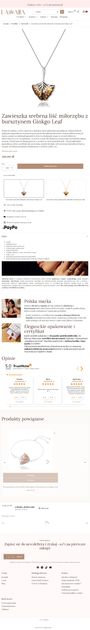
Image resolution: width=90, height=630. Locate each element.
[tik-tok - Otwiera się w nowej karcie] (46, 567)
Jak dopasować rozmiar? (71, 583)
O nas (4, 580)
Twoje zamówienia (9, 603)
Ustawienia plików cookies (72, 593)
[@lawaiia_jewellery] (7, 508)
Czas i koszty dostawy (40, 580)
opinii (30, 368)
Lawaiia (6, 24)
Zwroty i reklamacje (39, 583)
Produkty (14, 24)
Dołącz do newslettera (14, 557)
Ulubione (5, 609)
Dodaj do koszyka (50, 166)
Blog (3, 583)
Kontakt (5, 577)
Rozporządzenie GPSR (70, 580)
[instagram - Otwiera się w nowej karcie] (42, 567)
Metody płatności (38, 577)
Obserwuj (44, 508)
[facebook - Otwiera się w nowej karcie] (38, 567)
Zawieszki (24, 24)
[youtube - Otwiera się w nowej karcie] (50, 567)
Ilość (3, 164)
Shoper (46, 620)
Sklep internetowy (42, 627)
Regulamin (66, 587)
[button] (62, 12)
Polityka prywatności (70, 590)
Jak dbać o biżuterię (69, 577)
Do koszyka (30, 475)
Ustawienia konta (8, 606)
